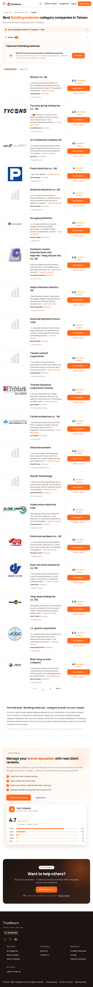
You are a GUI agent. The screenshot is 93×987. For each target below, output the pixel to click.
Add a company (13, 959)
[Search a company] (40, 3)
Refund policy (80, 982)
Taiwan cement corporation (39, 354)
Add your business (78, 959)
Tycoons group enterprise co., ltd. (45, 107)
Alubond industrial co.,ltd (45, 189)
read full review (48, 90)
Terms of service (66, 982)
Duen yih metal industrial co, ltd (44, 566)
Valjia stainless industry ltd (44, 288)
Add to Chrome (64, 896)
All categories (12, 951)
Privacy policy (51, 982)
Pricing (73, 955)
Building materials (21, 12)
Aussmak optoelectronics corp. (45, 320)
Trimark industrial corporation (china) (41, 386)
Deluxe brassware (40, 447)
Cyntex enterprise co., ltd (45, 416)
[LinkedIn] (16, 939)
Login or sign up (13, 971)
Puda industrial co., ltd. (43, 168)
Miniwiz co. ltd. (39, 77)
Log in (73, 3)
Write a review (51, 3)
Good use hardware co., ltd (45, 536)
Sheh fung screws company (40, 661)
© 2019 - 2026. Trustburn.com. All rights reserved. (23, 982)
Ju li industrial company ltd (46, 139)
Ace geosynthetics (41, 218)
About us (44, 951)
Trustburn (11, 922)
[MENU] (4, 4)
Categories (63, 3)
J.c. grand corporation (43, 628)
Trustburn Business (78, 951)
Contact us (44, 955)
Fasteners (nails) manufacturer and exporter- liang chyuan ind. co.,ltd (46, 254)
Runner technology (41, 476)
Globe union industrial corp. (43, 506)
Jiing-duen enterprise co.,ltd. (42, 598)
